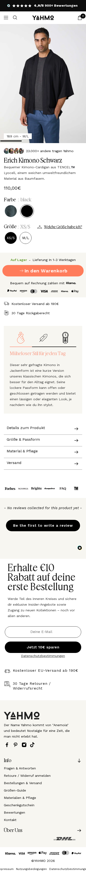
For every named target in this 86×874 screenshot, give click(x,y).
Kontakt (10, 820)
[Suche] (15, 17)
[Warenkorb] (79, 17)
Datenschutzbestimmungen (43, 656)
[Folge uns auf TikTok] (34, 745)
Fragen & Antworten (20, 768)
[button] (43, 523)
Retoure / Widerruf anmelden (27, 775)
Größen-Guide (15, 790)
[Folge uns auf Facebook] (8, 745)
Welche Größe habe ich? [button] (63, 227)
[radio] (11, 211)
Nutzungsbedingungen (31, 869)
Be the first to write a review (43, 525)
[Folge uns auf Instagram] (25, 745)
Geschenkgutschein (19, 805)
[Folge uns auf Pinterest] (16, 745)
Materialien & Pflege (20, 798)
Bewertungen (14, 812)
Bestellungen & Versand (23, 783)
